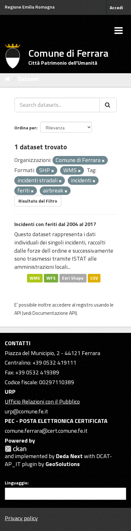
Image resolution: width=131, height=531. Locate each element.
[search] (108, 105)
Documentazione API (54, 313)
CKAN (15, 448)
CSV (94, 278)
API (17, 313)
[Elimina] (103, 160)
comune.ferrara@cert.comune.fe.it (46, 430)
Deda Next (69, 456)
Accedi (116, 7)
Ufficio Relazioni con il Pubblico (42, 401)
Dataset (28, 78)
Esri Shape (73, 278)
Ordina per (25, 127)
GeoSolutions (62, 464)
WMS (35, 278)
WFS (51, 278)
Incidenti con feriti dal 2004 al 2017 (55, 224)
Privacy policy (21, 518)
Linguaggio (16, 483)
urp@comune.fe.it (26, 411)
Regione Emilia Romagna (30, 6)
